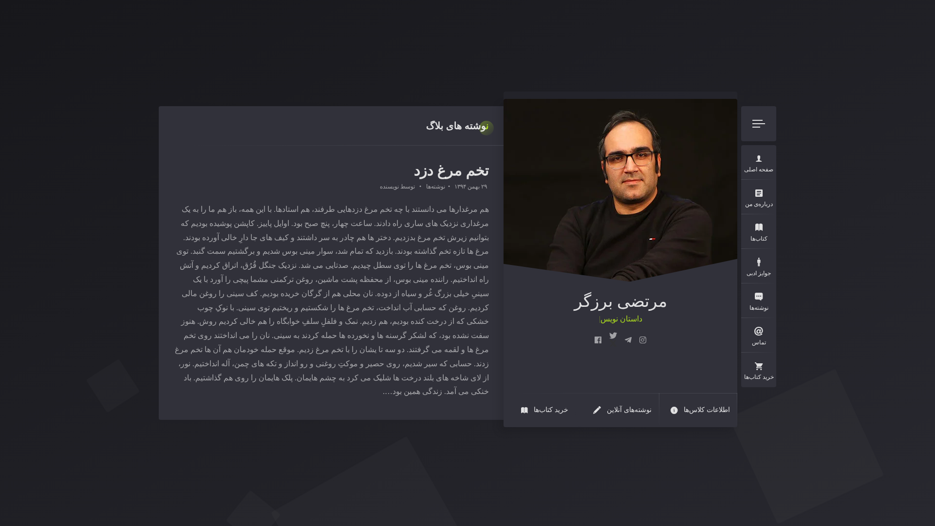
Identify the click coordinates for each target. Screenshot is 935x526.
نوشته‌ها (435, 186)
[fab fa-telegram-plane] (628, 340)
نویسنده (389, 186)
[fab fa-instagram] (642, 340)
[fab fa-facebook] (598, 340)
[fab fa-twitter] (613, 340)
